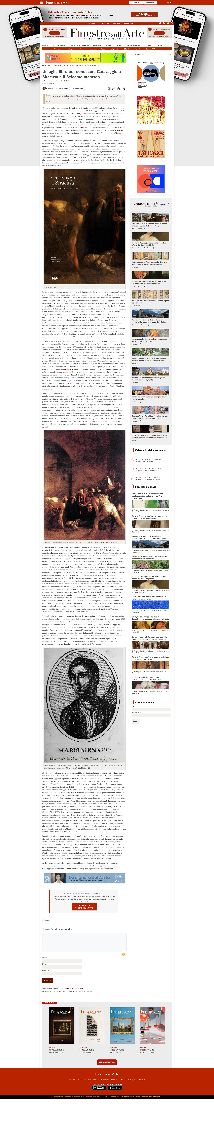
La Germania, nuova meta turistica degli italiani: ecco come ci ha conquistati (150, 557)
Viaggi (109, 45)
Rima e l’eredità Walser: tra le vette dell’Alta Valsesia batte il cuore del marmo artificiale (149, 359)
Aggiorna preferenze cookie (143, 1096)
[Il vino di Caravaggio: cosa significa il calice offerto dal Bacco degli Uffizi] (150, 236)
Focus (103, 49)
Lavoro (148, 45)
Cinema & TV (150, 49)
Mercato (138, 49)
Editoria (127, 49)
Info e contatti (93, 1080)
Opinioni (97, 45)
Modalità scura (139, 1080)
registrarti (79, 988)
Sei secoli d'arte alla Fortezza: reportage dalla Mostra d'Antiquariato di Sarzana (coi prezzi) (149, 638)
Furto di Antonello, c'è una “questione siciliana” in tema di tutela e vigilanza (150, 658)
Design (119, 45)
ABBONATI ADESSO (107, 1062)
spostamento (83, 127)
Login (136, 2)
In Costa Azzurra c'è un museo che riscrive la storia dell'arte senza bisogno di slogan (149, 263)
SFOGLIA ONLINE (56, 1050)
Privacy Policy (126, 1080)
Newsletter (104, 23)
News (45, 45)
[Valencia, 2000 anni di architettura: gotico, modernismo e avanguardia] (150, 371)
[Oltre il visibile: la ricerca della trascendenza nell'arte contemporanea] (150, 604)
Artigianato (115, 49)
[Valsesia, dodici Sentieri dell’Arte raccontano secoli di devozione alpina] (150, 333)
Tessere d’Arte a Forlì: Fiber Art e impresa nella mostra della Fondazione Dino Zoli (150, 417)
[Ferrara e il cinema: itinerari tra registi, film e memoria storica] (150, 390)
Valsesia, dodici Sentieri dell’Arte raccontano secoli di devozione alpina (149, 340)
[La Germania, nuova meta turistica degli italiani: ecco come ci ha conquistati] (150, 564)
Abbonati (150, 2)
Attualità (71, 49)
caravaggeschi (67, 369)
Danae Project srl (125, 1096)
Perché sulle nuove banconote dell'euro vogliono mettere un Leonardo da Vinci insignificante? (147, 496)
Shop (159, 45)
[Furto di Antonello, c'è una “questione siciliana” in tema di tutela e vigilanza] (150, 665)
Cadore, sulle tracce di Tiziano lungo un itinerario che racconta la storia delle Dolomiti (150, 321)
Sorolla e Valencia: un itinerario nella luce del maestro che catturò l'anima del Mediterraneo (149, 436)
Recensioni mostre (80, 45)
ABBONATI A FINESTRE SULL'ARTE (84, 906)
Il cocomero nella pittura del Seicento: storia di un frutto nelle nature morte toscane (150, 282)
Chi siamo (91, 23)
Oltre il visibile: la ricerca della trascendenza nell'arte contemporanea (149, 598)
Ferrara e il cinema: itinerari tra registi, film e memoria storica (149, 398)
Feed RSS (115, 1080)
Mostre (81, 49)
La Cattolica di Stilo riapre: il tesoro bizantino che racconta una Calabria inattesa (149, 225)
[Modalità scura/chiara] (124, 89)
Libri (52, 83)
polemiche (69, 127)
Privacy (132, 1096)
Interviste (93, 49)
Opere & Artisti (59, 45)
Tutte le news (58, 49)
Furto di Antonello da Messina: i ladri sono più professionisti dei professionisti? (150, 517)
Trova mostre (133, 45)
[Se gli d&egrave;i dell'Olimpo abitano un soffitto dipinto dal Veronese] (150, 294)
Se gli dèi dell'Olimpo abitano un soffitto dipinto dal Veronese (150, 302)
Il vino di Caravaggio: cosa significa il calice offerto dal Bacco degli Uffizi (149, 244)
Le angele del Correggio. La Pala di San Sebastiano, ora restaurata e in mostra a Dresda (150, 618)
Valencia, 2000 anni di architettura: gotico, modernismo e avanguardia (148, 379)
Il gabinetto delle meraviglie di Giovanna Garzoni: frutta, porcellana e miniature (147, 678)
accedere (69, 988)
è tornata (119, 130)
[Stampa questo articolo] (113, 89)
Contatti (116, 23)
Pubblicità (128, 23)
